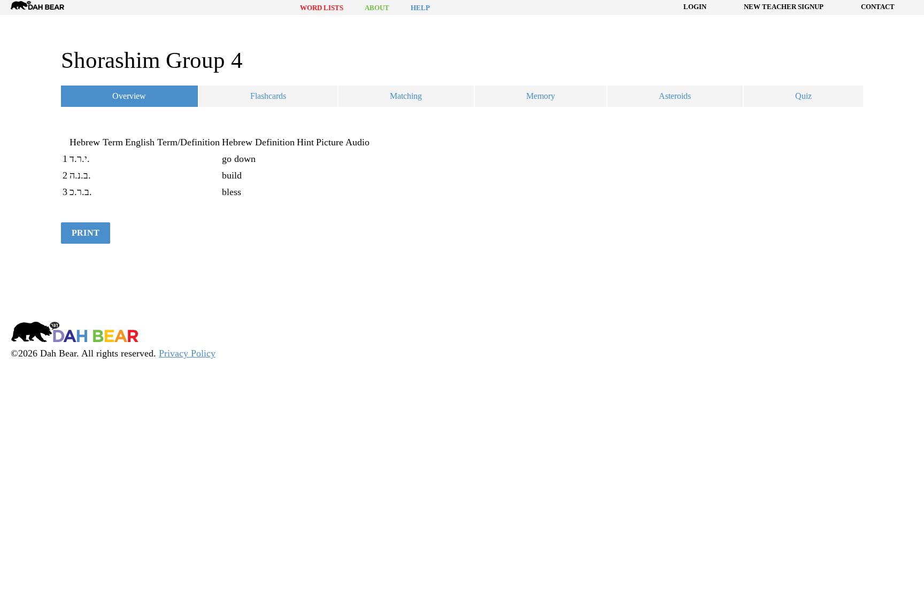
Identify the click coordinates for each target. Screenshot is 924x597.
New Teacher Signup (783, 6)
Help (420, 7)
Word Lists (321, 7)
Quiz (803, 95)
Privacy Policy (187, 353)
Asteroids (675, 95)
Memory (540, 95)
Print (85, 232)
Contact (878, 6)
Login (694, 6)
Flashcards (268, 95)
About (377, 7)
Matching (406, 95)
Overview (129, 95)
